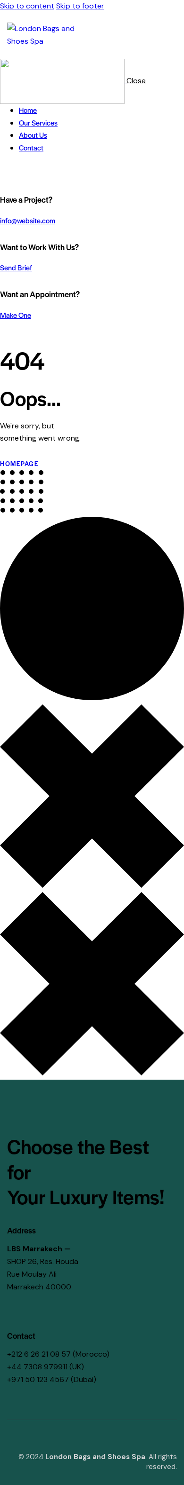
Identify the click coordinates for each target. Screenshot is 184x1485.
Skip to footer (80, 6)
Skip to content (27, 6)
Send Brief (16, 267)
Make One (15, 315)
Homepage (19, 463)
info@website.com (27, 220)
